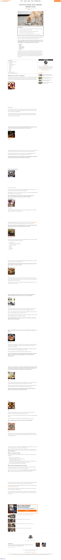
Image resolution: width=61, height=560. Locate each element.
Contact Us (34, 540)
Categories (28, 540)
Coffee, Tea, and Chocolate (12, 64)
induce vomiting (10, 486)
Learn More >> (27, 510)
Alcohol (10, 63)
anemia (13, 115)
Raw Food (10, 68)
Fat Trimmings (11, 65)
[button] (1, 1)
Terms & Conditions (31, 549)
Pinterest (14, 547)
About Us (31, 540)
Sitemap (37, 549)
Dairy (10, 69)
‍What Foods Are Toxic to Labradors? (13, 61)
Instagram (11, 547)
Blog (26, 540)
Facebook (9, 547)
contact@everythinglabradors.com (32, 552)
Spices (10, 70)
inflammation (34, 222)
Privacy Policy (27, 549)
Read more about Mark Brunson (46, 70)
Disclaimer (35, 549)
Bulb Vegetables (11, 62)
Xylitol (24, 314)
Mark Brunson (28, 8)
